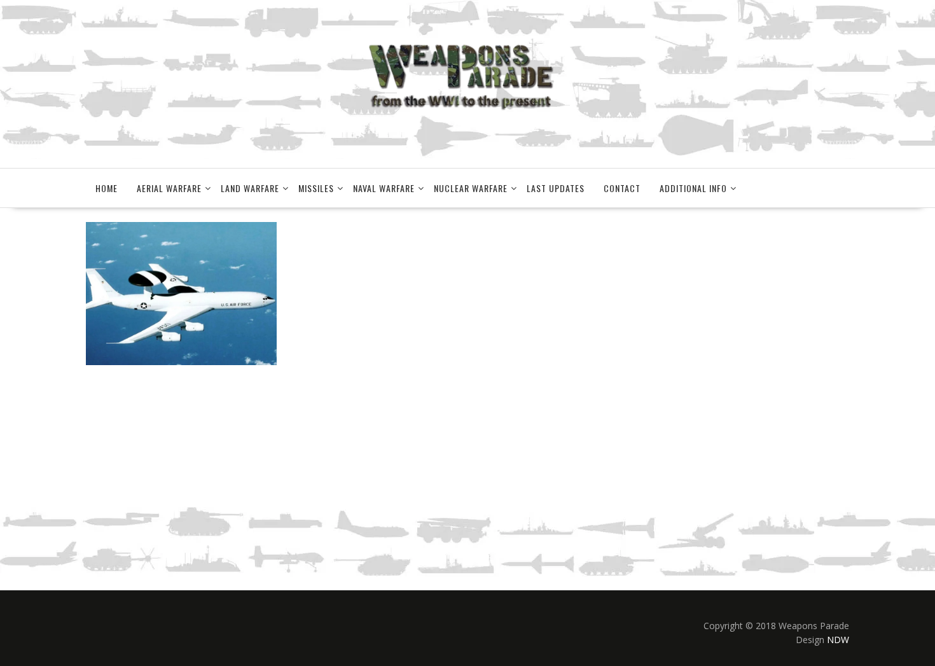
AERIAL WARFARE (169, 188)
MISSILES (316, 188)
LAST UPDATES (556, 188)
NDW (838, 640)
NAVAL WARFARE (384, 188)
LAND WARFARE (250, 188)
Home (106, 188)
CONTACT (622, 188)
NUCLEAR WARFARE (471, 188)
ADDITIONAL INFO (693, 188)
